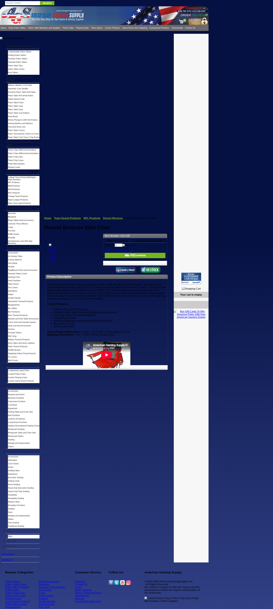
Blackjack (12, 217)
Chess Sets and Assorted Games (22, 322)
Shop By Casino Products (19, 208)
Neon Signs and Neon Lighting (21, 343)
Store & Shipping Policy (88, 592)
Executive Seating (15, 477)
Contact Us (190, 28)
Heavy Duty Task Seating (18, 491)
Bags (10, 536)
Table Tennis (13, 284)
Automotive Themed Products (20, 301)
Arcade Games (14, 298)
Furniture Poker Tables (17, 59)
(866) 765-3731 (184, 11)
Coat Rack (12, 405)
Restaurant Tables (16, 436)
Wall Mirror (12, 291)
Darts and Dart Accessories (19, 326)
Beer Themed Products (18, 315)
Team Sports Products (17, 172)
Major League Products (18, 200)
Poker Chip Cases (16, 160)
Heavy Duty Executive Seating (21, 488)
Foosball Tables (14, 333)
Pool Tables (13, 72)
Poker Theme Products (17, 346)
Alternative (12, 460)
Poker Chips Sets (15, 157)
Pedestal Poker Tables (17, 62)
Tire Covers (13, 287)
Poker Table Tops (15, 66)
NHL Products (14, 193)
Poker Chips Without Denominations (23, 153)
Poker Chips (68, 28)
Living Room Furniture (17, 422)
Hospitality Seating (16, 498)
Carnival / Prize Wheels (18, 224)
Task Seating (13, 523)
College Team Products (18, 196)
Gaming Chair (14, 277)
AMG (8, 531)
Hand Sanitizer (14, 280)
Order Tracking (83, 590)
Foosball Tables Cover (17, 274)
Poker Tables (12, 581)
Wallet (10, 294)
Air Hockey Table (15, 256)
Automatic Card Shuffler (18, 89)
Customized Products (159, 28)
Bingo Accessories (49, 581)
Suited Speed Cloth (16, 99)
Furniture (10, 385)
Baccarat (11, 213)
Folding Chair (14, 481)
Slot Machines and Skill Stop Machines (20, 242)
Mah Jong (12, 336)
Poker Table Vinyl (15, 109)
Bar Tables (12, 308)
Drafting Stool (14, 470)
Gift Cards (11, 541)
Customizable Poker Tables (19, 52)
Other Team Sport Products (19, 203)
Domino (11, 329)
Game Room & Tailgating (18, 247)
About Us (80, 581)
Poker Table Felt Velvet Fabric (20, 96)
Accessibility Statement (88, 601)
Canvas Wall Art (14, 260)
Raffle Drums (13, 234)
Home (3, 28)
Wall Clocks (13, 360)
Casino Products (112, 28)
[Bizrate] (204, 285)
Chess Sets (45, 590)
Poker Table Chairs (16, 584)
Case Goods (13, 464)
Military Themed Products (19, 340)
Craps (10, 227)
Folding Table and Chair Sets (20, 412)
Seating (11, 440)
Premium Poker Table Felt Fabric (22, 92)
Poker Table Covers (16, 130)
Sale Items (11, 546)
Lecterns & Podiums (16, 419)
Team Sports (97, 28)
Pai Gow (11, 231)
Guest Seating (14, 484)
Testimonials (177, 28)
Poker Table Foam (16, 102)
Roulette (11, 238)
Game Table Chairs (16, 69)
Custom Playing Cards (17, 377)
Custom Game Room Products (21, 381)
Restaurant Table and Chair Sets (22, 433)
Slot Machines (47, 604)
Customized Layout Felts (18, 370)
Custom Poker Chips (17, 374)
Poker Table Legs (15, 106)
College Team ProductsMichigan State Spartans (22, 178)
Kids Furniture (14, 415)
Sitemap (79, 598)
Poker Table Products (17, 587)
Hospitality (12, 495)
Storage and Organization (19, 443)
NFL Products (14, 182)
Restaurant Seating (16, 429)
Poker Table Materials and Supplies (44, 28)
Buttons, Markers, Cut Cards (20, 85)
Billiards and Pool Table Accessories (23, 319)
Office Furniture (14, 451)
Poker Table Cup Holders (19, 113)
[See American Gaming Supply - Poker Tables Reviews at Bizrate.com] (191, 278)
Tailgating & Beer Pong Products (22, 353)
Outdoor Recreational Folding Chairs (23, 426)
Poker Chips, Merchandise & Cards (20, 143)
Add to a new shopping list (119, 250)
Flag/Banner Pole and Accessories (22, 270)
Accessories (13, 253)
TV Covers (12, 357)
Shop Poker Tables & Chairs (20, 46)
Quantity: (110, 245)
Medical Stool (14, 502)
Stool (10, 512)
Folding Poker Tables (17, 55)
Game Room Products (17, 601)
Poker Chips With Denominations (22, 150)
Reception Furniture (16, 505)
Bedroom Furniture (16, 398)
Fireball (11, 267)
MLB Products (14, 189)
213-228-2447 (199, 11)
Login (78, 587)
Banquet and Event (16, 394)
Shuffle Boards (14, 350)
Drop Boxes (13, 116)
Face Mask (12, 263)
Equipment (12, 408)
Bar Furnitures (14, 312)
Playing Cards (82, 28)
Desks (10, 467)
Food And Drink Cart (16, 127)
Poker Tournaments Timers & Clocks (23, 134)
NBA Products (14, 186)
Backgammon (14, 305)
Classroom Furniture (16, 401)
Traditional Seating (16, 526)
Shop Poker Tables (17, 28)
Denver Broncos (113, 218)
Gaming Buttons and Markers (20, 123)
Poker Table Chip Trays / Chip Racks (23, 137)
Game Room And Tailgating (134, 28)
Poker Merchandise (16, 164)
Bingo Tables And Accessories (21, 220)
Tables (11, 447)
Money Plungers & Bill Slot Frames (23, 120)
